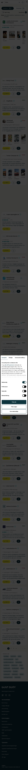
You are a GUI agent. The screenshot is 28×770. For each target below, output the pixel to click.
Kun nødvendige (14, 411)
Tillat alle (14, 402)
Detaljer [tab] (11, 357)
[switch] (24, 387)
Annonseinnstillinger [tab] (20, 357)
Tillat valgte (14, 406)
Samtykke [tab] (4, 357)
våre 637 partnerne (10, 365)
